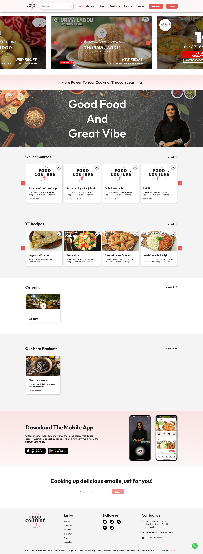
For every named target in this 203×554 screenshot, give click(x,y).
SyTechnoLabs (173, 551)
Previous (56, 43)
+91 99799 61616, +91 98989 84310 (160, 532)
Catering (128, 6)
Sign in (172, 6)
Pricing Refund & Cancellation (124, 551)
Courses (90, 6)
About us (140, 6)
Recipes (103, 6)
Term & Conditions (104, 551)
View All (170, 157)
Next (148, 43)
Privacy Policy (90, 551)
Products (114, 6)
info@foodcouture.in (154, 538)
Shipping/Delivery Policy (146, 551)
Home (80, 6)
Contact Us (156, 6)
